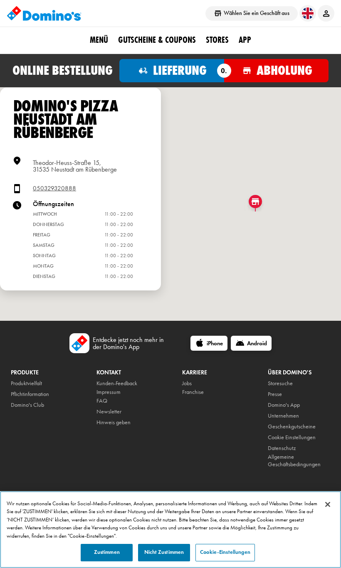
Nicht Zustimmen (164, 552)
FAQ (101, 400)
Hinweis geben (113, 422)
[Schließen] (328, 504)
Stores (217, 39)
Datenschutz (282, 448)
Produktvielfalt (26, 383)
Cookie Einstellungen (292, 437)
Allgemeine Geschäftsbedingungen (294, 460)
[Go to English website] (307, 13)
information (36, 394)
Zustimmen (107, 552)
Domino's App (284, 404)
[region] (170, 529)
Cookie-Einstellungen (225, 552)
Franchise (193, 392)
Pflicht (17, 394)
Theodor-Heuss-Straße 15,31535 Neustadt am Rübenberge (75, 166)
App (245, 39)
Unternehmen (283, 415)
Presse (275, 394)
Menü (99, 39)
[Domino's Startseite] (44, 13)
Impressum (108, 392)
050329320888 (54, 188)
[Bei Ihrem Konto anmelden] (326, 13)
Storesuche (280, 383)
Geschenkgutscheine (292, 426)
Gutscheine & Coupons (157, 39)
